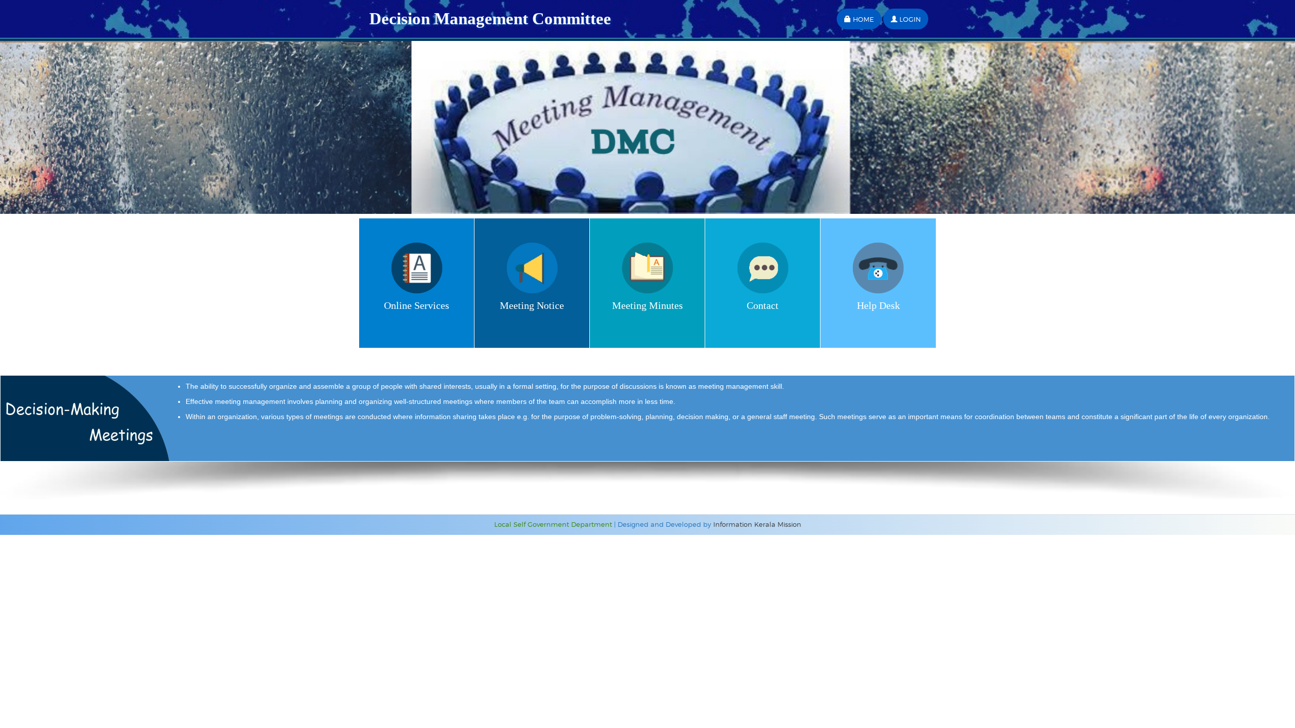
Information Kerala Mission (757, 524)
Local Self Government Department (553, 524)
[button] (859, 19)
